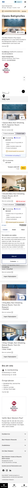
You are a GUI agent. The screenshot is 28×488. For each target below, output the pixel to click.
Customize (13, 261)
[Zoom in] (24, 77)
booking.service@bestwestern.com (12, 465)
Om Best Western (7, 451)
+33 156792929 (11, 60)
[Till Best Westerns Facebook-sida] (3, 470)
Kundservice (6, 434)
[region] (14, 85)
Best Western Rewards (9, 439)
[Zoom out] (24, 80)
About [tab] (23, 229)
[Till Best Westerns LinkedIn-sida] (10, 470)
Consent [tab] (5, 229)
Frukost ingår (20, 133)
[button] (11, 155)
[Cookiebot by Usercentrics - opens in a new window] (19, 225)
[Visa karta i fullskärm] (23, 91)
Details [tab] (14, 229)
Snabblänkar (6, 445)
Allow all (14, 256)
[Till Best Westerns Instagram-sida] (6, 470)
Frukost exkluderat (8, 133)
